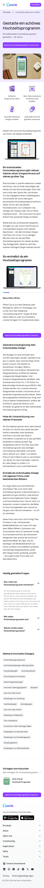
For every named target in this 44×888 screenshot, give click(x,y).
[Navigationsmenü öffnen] (4, 5)
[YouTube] (32, 869)
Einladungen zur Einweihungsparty (17, 737)
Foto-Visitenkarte (10, 720)
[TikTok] (18, 869)
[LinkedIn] (4, 869)
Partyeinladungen (11, 671)
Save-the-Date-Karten (12, 709)
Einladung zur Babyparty (13, 715)
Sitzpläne (34, 687)
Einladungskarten (10, 743)
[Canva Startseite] (12, 5)
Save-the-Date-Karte (12, 693)
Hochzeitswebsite (28, 671)
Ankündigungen (26, 704)
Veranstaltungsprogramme (14, 660)
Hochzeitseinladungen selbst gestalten (19, 665)
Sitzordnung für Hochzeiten (14, 676)
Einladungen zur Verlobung (14, 698)
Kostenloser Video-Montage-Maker (17, 726)
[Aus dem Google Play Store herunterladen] (11, 819)
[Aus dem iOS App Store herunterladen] (27, 819)
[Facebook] (13, 869)
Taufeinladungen (10, 704)
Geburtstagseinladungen (13, 682)
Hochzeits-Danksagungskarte (15, 687)
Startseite (7, 12)
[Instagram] (9, 869)
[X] (28, 869)
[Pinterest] (23, 869)
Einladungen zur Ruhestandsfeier (16, 748)
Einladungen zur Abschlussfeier (16, 732)
